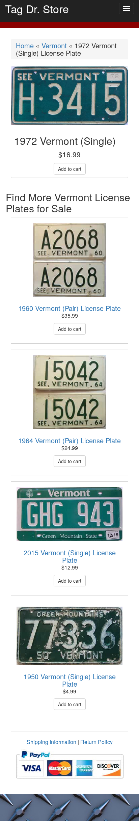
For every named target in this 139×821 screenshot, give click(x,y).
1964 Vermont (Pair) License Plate (69, 440)
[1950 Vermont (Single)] (69, 636)
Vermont (54, 45)
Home (25, 45)
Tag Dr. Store (37, 8)
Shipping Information (51, 742)
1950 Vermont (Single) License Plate (70, 680)
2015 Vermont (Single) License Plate (70, 556)
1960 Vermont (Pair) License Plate (69, 308)
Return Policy (96, 742)
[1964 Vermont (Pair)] (69, 392)
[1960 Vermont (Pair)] (69, 260)
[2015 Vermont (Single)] (69, 514)
